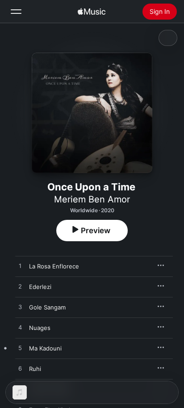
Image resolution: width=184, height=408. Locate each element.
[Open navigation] (16, 11)
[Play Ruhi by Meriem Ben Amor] (20, 369)
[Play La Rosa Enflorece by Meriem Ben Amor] (20, 266)
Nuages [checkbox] (39, 327)
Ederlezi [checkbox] (40, 286)
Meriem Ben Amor (92, 199)
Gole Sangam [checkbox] (47, 307)
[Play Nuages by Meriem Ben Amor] (20, 328)
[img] (91, 12)
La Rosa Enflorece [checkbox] (54, 266)
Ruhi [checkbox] (35, 368)
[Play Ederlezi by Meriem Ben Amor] (20, 287)
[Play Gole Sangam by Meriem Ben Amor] (20, 307)
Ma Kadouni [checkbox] (45, 348)
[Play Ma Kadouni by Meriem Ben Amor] (20, 348)
